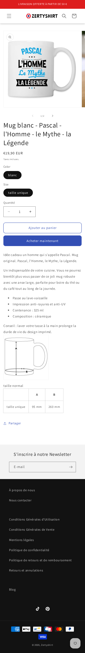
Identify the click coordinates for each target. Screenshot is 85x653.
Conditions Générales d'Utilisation (34, 519)
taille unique (18, 193)
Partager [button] (15, 423)
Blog (12, 589)
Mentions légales (21, 540)
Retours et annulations (26, 570)
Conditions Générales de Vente (31, 529)
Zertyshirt (47, 644)
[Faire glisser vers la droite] (53, 116)
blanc (12, 175)
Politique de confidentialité (29, 550)
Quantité (9, 203)
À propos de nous (22, 490)
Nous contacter (20, 500)
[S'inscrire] (71, 467)
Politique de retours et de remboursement (40, 560)
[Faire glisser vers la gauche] (33, 116)
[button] (9, 16)
